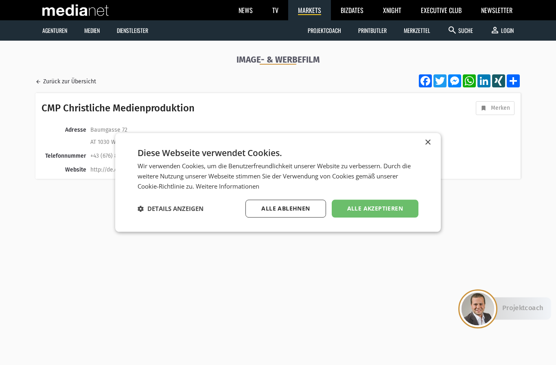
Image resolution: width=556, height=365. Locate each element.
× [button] (428, 142)
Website (75, 169)
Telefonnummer (65, 155)
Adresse (75, 129)
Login (502, 30)
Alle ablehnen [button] (285, 208)
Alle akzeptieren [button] (375, 208)
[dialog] (278, 182)
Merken (500, 107)
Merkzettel (417, 30)
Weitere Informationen (227, 186)
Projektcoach (324, 30)
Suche (460, 30)
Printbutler (372, 30)
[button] (171, 208)
